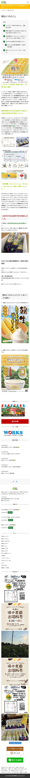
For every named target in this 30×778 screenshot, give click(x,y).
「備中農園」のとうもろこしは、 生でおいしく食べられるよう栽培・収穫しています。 (16, 37)
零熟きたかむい (4, 543)
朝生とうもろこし (5, 538)
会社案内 (3, 555)
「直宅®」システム (5, 536)
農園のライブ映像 (5, 567)
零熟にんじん (4, 546)
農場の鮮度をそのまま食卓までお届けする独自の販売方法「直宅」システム (16, 32)
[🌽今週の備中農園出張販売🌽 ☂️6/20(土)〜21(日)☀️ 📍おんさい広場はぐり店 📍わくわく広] (15, 616)
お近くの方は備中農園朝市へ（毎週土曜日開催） (16, 46)
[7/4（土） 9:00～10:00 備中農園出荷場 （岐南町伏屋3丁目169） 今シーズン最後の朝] (15, 588)
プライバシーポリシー (5, 558)
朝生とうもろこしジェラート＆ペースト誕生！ (15, 51)
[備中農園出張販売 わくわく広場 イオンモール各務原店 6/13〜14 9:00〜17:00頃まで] (15, 671)
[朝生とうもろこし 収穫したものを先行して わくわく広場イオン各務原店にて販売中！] (15, 727)
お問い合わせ (4, 565)
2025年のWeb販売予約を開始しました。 (15, 41)
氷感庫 (13, 126)
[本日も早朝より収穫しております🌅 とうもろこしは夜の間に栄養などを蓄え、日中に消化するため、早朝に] (15, 644)
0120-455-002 (6, 500)
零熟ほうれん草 (4, 548)
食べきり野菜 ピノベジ (6, 553)
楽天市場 (15, 421)
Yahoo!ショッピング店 (6, 560)
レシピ (2, 563)
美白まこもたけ (4, 551)
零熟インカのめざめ (5, 541)
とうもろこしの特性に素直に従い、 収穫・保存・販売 (16, 26)
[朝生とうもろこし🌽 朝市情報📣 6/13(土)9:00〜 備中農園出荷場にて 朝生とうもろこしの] (15, 699)
